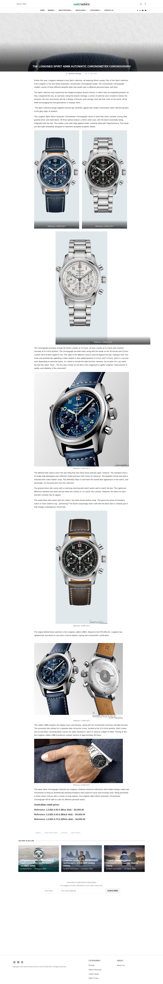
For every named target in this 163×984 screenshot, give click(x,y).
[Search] (145, 4)
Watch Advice (75, 832)
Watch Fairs (80, 10)
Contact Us (108, 10)
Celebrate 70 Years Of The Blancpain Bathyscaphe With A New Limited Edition (80, 863)
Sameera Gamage (75, 73)
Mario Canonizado (72, 869)
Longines (64, 832)
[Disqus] (81, 925)
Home (42, 10)
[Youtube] (143, 10)
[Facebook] (137, 10)
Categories (94, 10)
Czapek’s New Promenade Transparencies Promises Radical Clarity (122, 863)
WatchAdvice (27, 869)
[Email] (145, 10)
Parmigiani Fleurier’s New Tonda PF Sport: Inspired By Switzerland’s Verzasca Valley (37, 863)
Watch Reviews (65, 10)
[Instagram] (140, 10)
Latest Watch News (50, 832)
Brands (51, 10)
